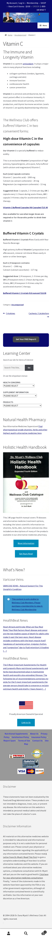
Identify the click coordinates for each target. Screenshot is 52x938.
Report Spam (9, 740)
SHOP (43, 3)
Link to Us (26, 722)
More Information (26, 543)
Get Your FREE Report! (26, 339)
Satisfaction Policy (20, 737)
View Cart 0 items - (19, 6)
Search (26, 933)
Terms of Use (24, 740)
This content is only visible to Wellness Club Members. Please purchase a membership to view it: (27, 602)
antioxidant (28, 63)
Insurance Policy (38, 737)
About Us (34, 733)
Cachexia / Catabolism (39, 315)
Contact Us (37, 740)
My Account (8, 933)
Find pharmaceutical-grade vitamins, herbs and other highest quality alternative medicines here (25, 430)
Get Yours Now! (26, 553)
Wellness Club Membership (24, 609)
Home (10, 35)
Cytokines (10, 313)
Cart (40, 931)
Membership (32, 3)
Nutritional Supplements (16, 733)
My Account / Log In (15, 3)
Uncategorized (20, 35)
